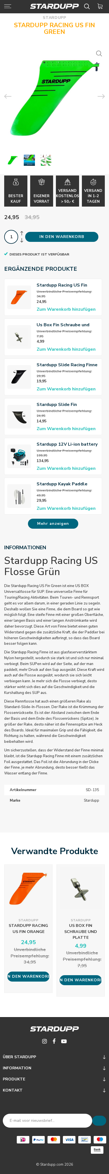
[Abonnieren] (99, 1121)
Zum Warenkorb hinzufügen (66, 309)
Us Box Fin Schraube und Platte (63, 325)
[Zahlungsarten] (23, 1139)
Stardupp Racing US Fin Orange (62, 285)
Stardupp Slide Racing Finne (67, 365)
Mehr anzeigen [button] (53, 523)
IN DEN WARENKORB (61, 236)
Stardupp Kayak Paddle (62, 484)
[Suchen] (88, 6)
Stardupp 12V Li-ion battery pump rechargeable (67, 444)
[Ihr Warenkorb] (101, 6)
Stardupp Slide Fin (57, 405)
